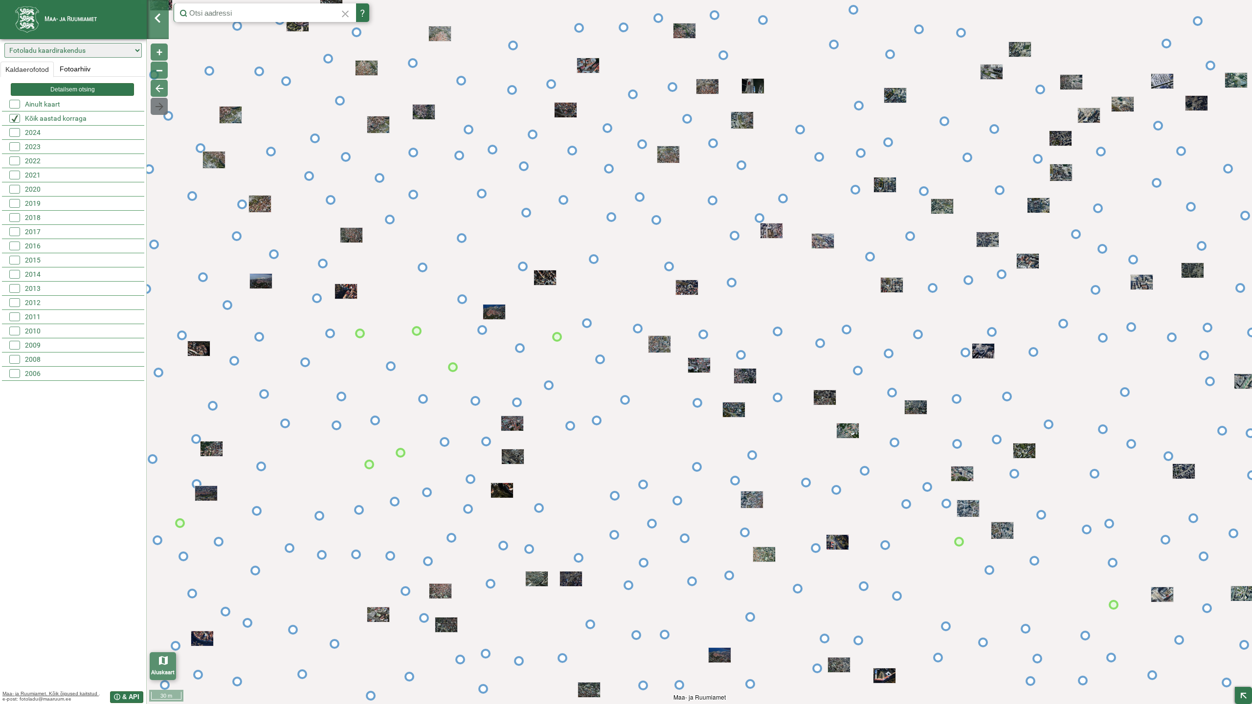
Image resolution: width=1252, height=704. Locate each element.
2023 (33, 147)
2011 (33, 317)
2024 (33, 132)
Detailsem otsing (72, 89)
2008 (33, 359)
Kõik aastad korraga (56, 118)
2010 (33, 331)
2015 (33, 260)
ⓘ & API (126, 697)
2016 (33, 246)
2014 (33, 274)
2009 (33, 345)
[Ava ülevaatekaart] (1243, 695)
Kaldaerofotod (27, 69)
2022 (33, 161)
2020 (33, 189)
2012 (33, 303)
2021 (33, 175)
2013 (33, 288)
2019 (33, 203)
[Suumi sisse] (159, 52)
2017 (33, 232)
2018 (33, 217)
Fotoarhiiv (75, 69)
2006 (33, 373)
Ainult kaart (42, 104)
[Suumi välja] (159, 70)
